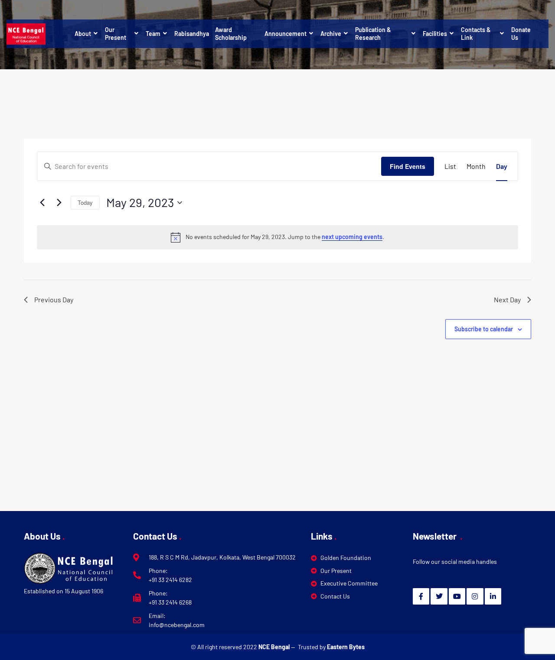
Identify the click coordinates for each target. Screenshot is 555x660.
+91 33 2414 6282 (170, 579)
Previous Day (53, 299)
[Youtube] (457, 596)
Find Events (407, 166)
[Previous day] (42, 202)
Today (85, 202)
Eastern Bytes (346, 646)
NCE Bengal (274, 646)
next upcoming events (352, 236)
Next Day (507, 299)
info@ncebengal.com (177, 624)
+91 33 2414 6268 (170, 602)
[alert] (277, 237)
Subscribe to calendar (483, 329)
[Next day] (59, 202)
